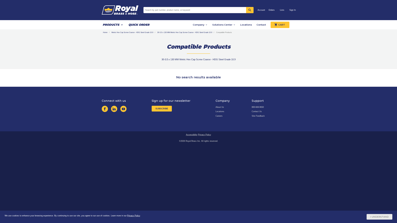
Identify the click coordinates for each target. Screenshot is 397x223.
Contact (261, 24)
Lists (282, 10)
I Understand (379, 216)
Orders (272, 10)
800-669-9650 (258, 107)
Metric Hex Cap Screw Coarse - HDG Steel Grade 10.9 (132, 32)
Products (111, 24)
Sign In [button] (292, 10)
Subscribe (161, 108)
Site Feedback (258, 116)
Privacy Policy (204, 134)
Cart (281, 24)
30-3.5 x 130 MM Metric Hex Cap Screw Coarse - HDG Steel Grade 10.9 (184, 32)
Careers (219, 116)
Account (261, 10)
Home (105, 32)
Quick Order (138, 24)
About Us (220, 107)
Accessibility (191, 134)
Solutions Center (222, 24)
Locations (246, 24)
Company (198, 24)
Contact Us (257, 111)
